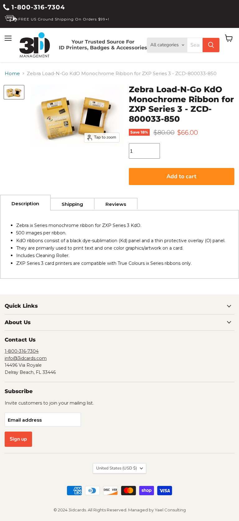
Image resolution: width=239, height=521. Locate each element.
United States (116, 468)
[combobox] (195, 45)
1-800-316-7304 (37, 7)
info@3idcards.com (26, 358)
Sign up (18, 439)
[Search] (211, 45)
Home (12, 73)
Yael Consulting (170, 509)
